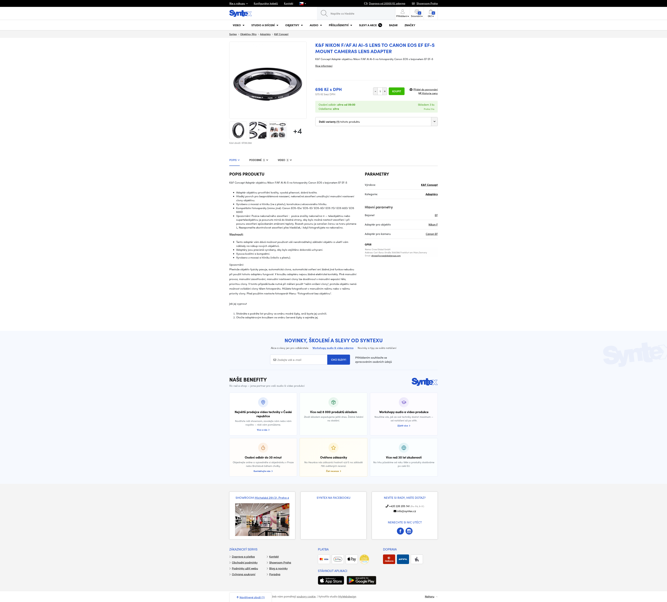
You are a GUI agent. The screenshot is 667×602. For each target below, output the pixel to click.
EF (436, 215)
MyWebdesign (347, 596)
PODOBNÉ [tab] (256, 160)
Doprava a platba (243, 556)
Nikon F (433, 224)
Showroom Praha (280, 562)
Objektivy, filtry (248, 34)
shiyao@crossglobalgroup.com (386, 255)
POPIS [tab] (233, 160)
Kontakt (288, 3)
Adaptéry (265, 34)
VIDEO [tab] (283, 160)
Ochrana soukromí (243, 574)
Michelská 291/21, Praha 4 (272, 497)
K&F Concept (281, 34)
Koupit (396, 91)
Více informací (323, 66)
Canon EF (432, 234)
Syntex (233, 34)
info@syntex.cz (406, 511)
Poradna (274, 574)
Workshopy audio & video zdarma (332, 348)
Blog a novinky (278, 568)
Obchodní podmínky (245, 562)
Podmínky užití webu (245, 568)
